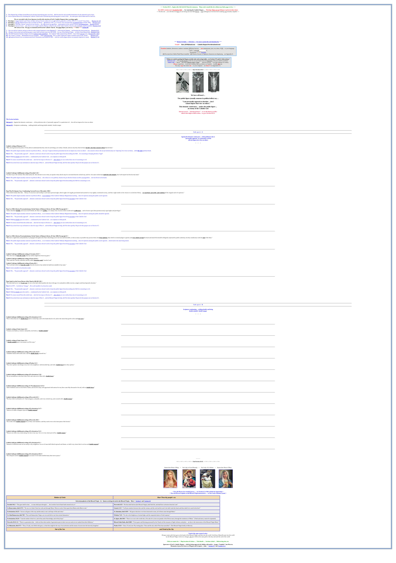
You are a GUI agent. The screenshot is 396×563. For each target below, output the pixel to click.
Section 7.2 (94, 37)
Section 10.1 (95, 30)
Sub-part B (9, 125)
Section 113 (94, 35)
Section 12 (95, 21)
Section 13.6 (96, 26)
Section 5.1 (212, 546)
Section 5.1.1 (222, 546)
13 (99, 21)
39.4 (97, 34)
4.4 (98, 32)
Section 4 (94, 32)
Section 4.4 (147, 501)
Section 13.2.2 (94, 24)
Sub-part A (9, 122)
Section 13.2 (96, 22)
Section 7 (53, 30)
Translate (203, 52)
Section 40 (85, 27)
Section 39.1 (92, 34)
